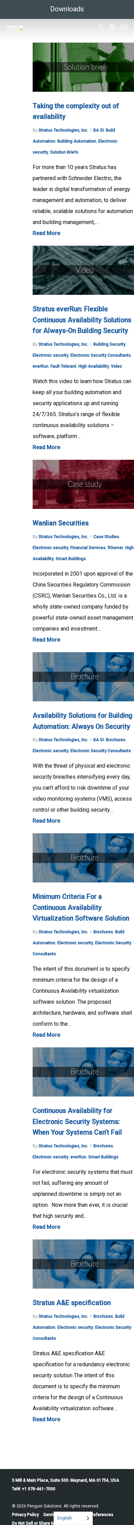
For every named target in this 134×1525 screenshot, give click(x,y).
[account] (112, 26)
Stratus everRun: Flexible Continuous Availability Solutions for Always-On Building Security (82, 320)
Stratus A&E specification (72, 1303)
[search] (101, 26)
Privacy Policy (25, 1514)
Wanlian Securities (61, 523)
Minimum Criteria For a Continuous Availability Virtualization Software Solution (81, 907)
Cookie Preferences (94, 1514)
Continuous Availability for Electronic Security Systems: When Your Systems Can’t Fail (77, 1121)
